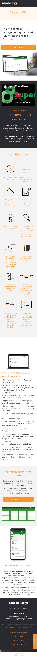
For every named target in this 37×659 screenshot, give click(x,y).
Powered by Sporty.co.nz (18, 653)
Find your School (18, 640)
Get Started (18, 47)
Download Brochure (18, 644)
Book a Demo (18, 637)
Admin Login (19, 655)
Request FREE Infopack (18, 633)
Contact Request (18, 499)
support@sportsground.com (21, 619)
